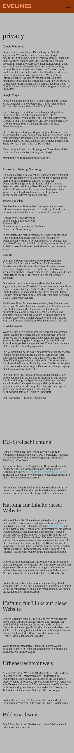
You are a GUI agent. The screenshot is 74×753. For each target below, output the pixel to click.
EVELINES (17, 6)
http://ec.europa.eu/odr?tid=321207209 (46, 471)
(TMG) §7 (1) (55, 526)
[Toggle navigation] (68, 6)
